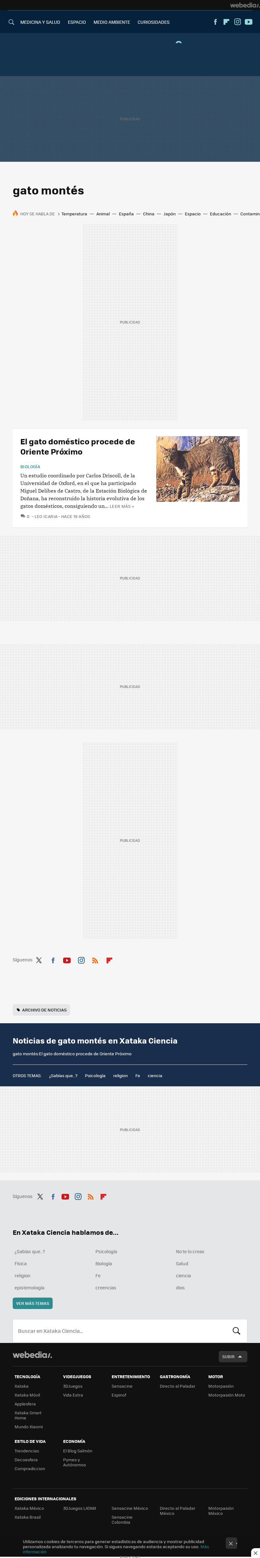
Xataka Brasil (28, 1517)
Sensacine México (130, 1508)
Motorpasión (221, 1386)
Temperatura (74, 214)
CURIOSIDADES (154, 22)
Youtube (248, 22)
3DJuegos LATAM (79, 1508)
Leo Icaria (46, 516)
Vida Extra (73, 1395)
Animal (103, 214)
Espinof (119, 1395)
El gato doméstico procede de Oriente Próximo (77, 446)
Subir (228, 1356)
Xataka (22, 1386)
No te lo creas (190, 1251)
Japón (170, 214)
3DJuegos (72, 1386)
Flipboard (226, 22)
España (126, 214)
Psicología (95, 1075)
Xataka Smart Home (28, 1415)
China (148, 214)
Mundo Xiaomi (29, 1427)
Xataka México (29, 1508)
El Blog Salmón (77, 1451)
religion (120, 1075)
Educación (220, 214)
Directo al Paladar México (177, 1510)
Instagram (237, 22)
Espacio (193, 214)
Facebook (215, 22)
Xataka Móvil (27, 1395)
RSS (95, 959)
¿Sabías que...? (63, 1075)
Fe (137, 1075)
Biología (30, 466)
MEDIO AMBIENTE (112, 22)
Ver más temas (32, 1303)
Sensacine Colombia (122, 1519)
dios (180, 1287)
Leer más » (122, 506)
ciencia (155, 1075)
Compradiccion (30, 1468)
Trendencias (27, 1451)
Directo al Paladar (177, 1386)
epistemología (29, 1287)
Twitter (39, 959)
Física (21, 1263)
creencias (105, 1287)
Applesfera (25, 1404)
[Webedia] (245, 5)
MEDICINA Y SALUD (40, 22)
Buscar (236, 1331)
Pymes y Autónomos (74, 1462)
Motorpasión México (221, 1510)
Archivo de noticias (44, 1010)
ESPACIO (77, 22)
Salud (182, 1263)
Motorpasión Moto (226, 1395)
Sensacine (122, 1386)
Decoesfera (26, 1460)
